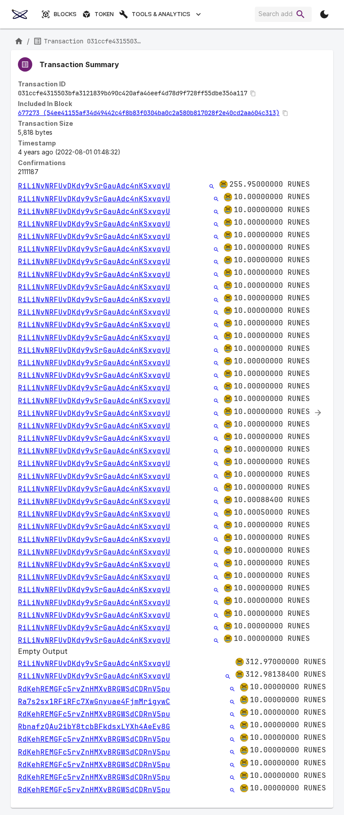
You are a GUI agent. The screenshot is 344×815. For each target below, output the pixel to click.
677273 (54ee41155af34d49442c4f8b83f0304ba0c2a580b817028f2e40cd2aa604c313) (149, 113)
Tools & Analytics (161, 14)
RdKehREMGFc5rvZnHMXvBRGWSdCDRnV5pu (94, 689)
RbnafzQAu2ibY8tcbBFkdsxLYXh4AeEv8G (94, 726)
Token (104, 14)
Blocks (65, 14)
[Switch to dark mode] (324, 14)
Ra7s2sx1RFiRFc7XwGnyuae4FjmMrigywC (94, 701)
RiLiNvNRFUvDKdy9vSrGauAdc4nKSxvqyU (94, 186)
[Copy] (253, 94)
